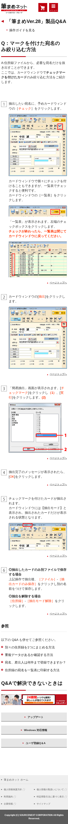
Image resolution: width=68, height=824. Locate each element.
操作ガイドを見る (22, 30)
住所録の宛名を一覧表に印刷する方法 (32, 670)
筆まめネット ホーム (16, 779)
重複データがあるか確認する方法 (29, 655)
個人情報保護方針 (13, 789)
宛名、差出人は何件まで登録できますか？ (35, 662)
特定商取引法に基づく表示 (50, 796)
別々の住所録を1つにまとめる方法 (30, 647)
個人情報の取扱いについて (50, 789)
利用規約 (8, 796)
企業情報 (8, 803)
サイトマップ (43, 803)
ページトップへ (58, 282)
